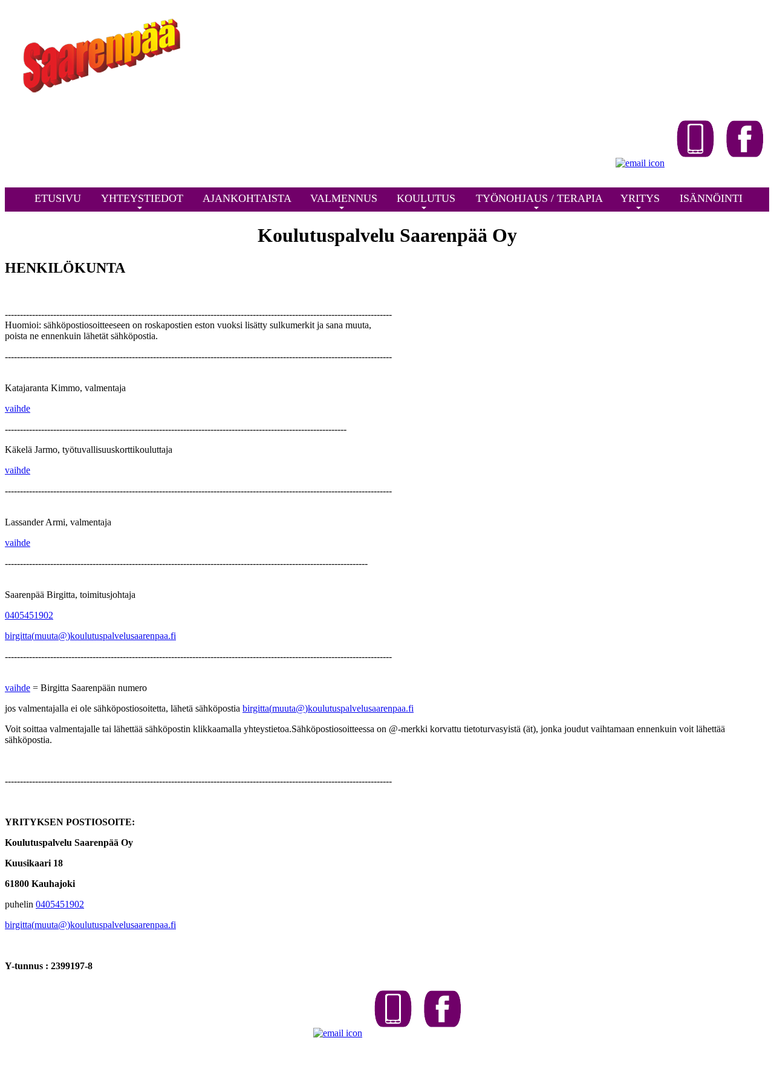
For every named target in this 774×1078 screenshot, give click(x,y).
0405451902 (29, 615)
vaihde (17, 408)
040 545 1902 (340, 1062)
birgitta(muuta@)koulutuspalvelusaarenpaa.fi (90, 636)
